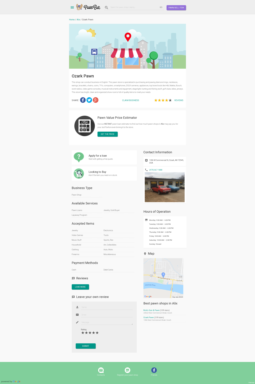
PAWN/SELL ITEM (176, 8)
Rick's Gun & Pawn (151, 310)
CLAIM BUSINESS (130, 100)
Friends (154, 375)
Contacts (101, 375)
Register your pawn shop (127, 375)
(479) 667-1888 (155, 170)
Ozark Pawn (148, 317)
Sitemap (251, 382)
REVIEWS (178, 100)
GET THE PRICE (107, 134)
